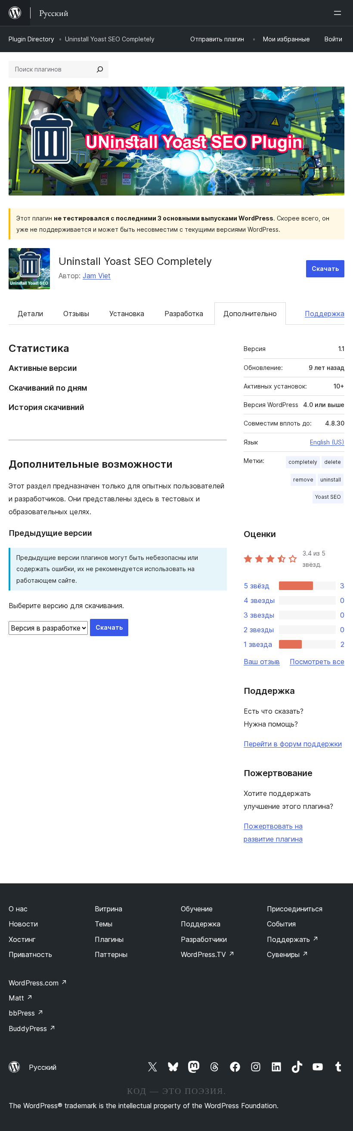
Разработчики (204, 939)
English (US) (327, 442)
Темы (103, 924)
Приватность (30, 954)
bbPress (26, 1013)
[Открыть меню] (339, 13)
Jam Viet (97, 275)
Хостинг (22, 939)
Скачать (325, 268)
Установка (126, 313)
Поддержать (293, 939)
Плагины (109, 939)
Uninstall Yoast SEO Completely (135, 261)
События (281, 924)
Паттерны (111, 954)
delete (332, 462)
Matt (21, 998)
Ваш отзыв (262, 661)
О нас (18, 908)
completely (302, 462)
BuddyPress (32, 1028)
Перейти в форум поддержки (293, 744)
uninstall (330, 479)
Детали (30, 313)
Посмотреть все (317, 661)
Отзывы (76, 313)
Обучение (197, 908)
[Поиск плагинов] (99, 69)
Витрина (108, 908)
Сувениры (287, 954)
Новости (23, 924)
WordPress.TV (208, 954)
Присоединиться (294, 908)
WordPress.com (38, 983)
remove (303, 479)
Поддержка (324, 313)
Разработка (183, 313)
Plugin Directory (31, 39)
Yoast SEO (328, 497)
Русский (42, 1067)
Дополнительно (250, 313)
